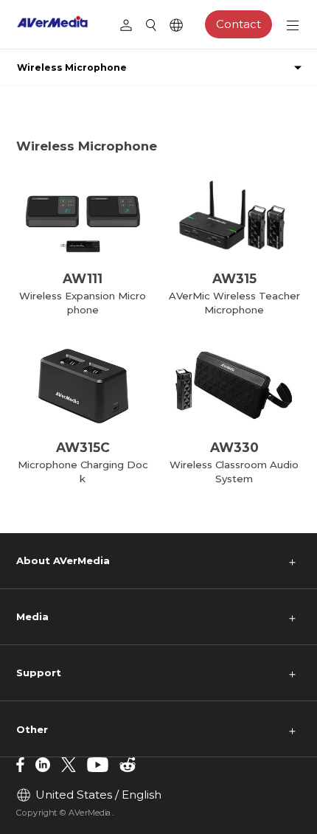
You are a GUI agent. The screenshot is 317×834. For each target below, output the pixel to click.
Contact (238, 24)
